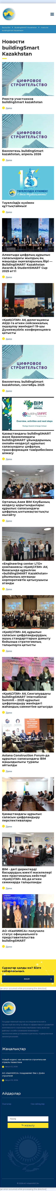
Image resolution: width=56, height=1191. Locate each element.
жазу (27, 979)
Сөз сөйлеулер (38, 1104)
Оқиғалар (6, 1104)
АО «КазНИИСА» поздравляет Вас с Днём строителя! (23, 1074)
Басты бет (6, 27)
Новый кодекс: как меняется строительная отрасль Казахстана (24, 1060)
